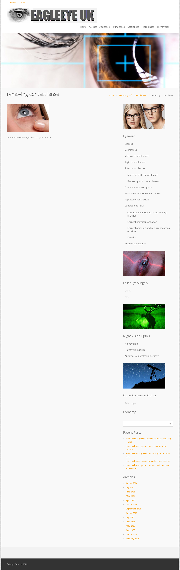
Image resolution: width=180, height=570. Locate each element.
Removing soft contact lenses (132, 95)
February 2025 (132, 538)
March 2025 (131, 534)
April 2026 (130, 500)
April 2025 (130, 530)
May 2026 (130, 496)
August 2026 (131, 483)
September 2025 (133, 508)
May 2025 (130, 525)
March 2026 (131, 504)
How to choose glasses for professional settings (148, 461)
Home (111, 95)
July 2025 (130, 517)
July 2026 (130, 487)
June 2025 (130, 521)
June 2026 (130, 491)
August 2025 (131, 513)
